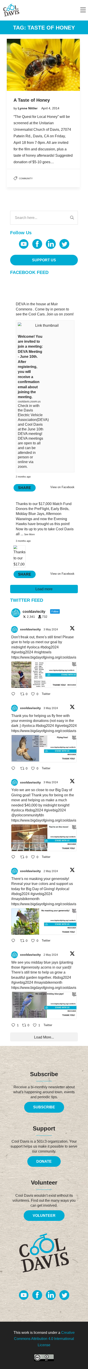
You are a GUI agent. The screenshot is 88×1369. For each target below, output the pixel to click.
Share (24, 488)
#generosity (30, 967)
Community (26, 178)
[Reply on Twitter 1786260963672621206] (14, 857)
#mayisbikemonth (25, 899)
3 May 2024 (51, 629)
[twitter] (64, 244)
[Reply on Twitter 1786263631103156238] (14, 768)
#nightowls (42, 652)
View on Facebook (62, 487)
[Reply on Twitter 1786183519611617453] (14, 941)
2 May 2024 (51, 871)
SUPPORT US (44, 260)
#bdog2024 (49, 647)
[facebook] (37, 244)
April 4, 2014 (50, 108)
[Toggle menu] (83, 10)
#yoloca (33, 647)
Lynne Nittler (28, 108)
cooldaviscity (30, 629)
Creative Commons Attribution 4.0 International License (44, 1339)
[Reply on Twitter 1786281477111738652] (14, 694)
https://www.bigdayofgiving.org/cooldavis (43, 657)
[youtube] (23, 244)
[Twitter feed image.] (44, 675)
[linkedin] (50, 244)
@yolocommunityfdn (27, 815)
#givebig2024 (22, 652)
